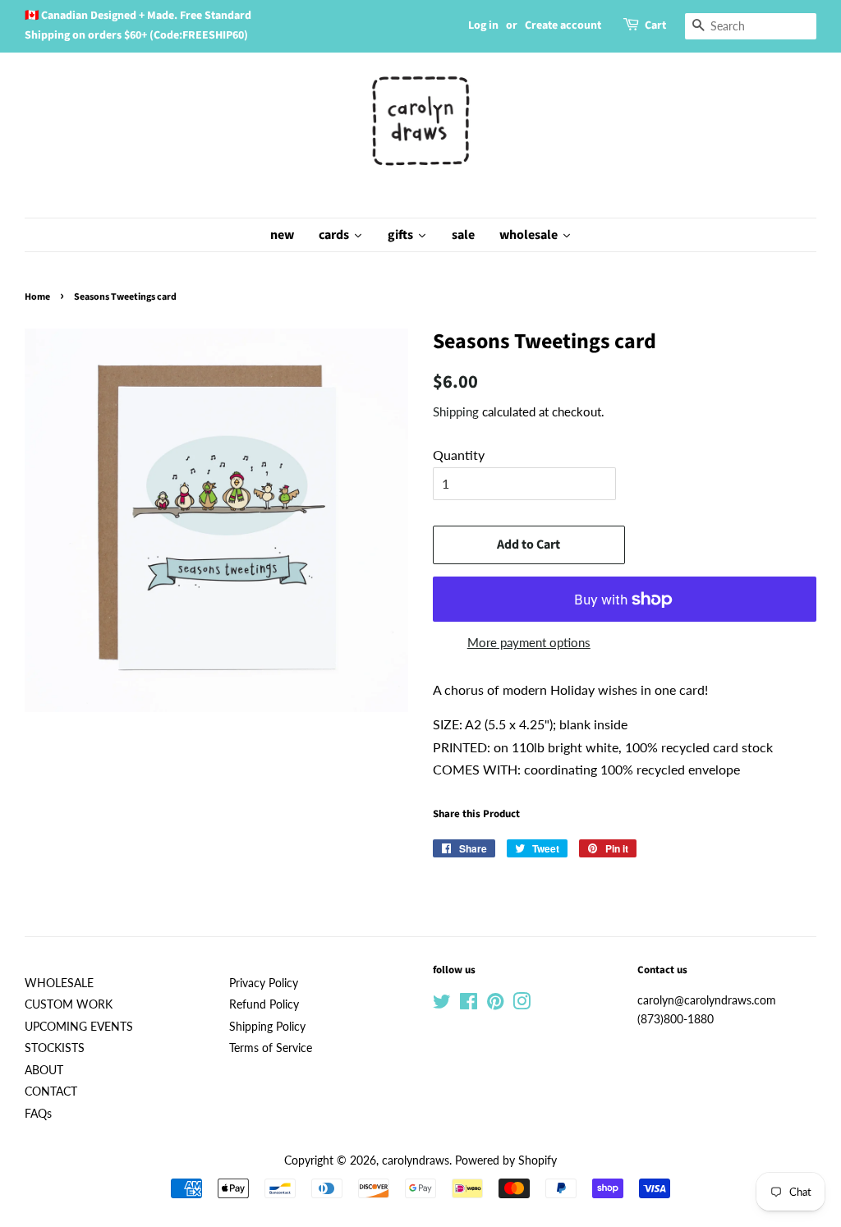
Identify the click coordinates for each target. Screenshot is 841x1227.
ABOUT (44, 1070)
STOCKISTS (55, 1048)
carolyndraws (415, 1160)
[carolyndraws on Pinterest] (495, 1004)
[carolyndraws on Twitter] (442, 1004)
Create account (563, 25)
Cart (655, 25)
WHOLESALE (59, 983)
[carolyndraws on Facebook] (468, 1004)
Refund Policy (264, 1004)
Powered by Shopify (506, 1160)
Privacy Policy (263, 983)
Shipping (456, 411)
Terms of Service (270, 1048)
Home (37, 297)
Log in (483, 25)
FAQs (38, 1113)
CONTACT (51, 1091)
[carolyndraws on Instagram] (521, 1004)
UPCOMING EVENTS (79, 1026)
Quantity (459, 454)
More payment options (529, 642)
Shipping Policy (267, 1026)
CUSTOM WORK (69, 1004)
